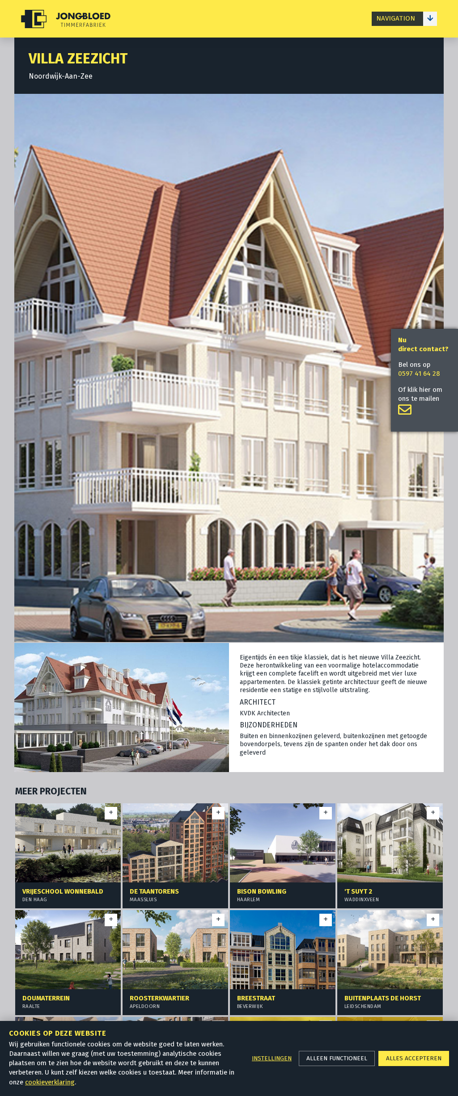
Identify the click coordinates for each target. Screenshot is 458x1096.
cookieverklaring (50, 1082)
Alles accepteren (413, 1058)
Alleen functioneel (336, 1058)
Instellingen (272, 1058)
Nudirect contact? (423, 344)
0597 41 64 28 (419, 374)
